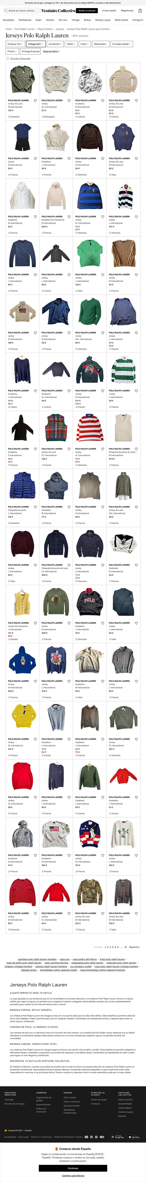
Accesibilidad (10, 1137)
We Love (63, 20)
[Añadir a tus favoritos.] (35, 100)
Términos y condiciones (41, 1137)
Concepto (9, 1099)
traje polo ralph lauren (112, 959)
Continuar (73, 1168)
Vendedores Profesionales (70, 1111)
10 (125, 947)
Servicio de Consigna (15, 1103)
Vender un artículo (86, 10)
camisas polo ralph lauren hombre (37, 959)
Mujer (38, 20)
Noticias (122, 1116)
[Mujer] (44, 20)
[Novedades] (16, 20)
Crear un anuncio (72, 1101)
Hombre (50, 20)
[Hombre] (56, 20)
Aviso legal (24, 1137)
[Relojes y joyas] (112, 20)
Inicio (8, 29)
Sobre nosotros (125, 1099)
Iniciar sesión (109, 10)
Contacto (95, 1103)
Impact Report (125, 1107)
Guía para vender (72, 1105)
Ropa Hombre (45, 29)
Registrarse (127, 10)
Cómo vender (70, 1097)
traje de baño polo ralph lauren (24, 963)
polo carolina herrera (56, 963)
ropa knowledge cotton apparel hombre (102, 970)
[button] (140, 11)
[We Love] (69, 20)
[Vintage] (82, 20)
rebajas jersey (29, 970)
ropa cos (64, 959)
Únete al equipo (125, 1112)
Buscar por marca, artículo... (22, 10)
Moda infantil (121, 20)
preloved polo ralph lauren (121, 963)
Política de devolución (41, 1110)
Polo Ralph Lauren (25, 29)
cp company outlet (81, 966)
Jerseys (60, 29)
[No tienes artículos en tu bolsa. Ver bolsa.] (140, 11)
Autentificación (43, 1104)
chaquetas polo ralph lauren (87, 963)
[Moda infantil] (130, 20)
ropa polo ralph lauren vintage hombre (116, 966)
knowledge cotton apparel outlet (58, 970)
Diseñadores (25, 20)
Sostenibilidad (125, 1103)
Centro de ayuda (99, 1099)
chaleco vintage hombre (18, 966)
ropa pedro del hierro (85, 959)
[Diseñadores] (33, 20)
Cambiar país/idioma (73, 1175)
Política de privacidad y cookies (68, 1137)
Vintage (75, 20)
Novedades (8, 20)
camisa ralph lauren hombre (51, 966)
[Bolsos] (93, 20)
